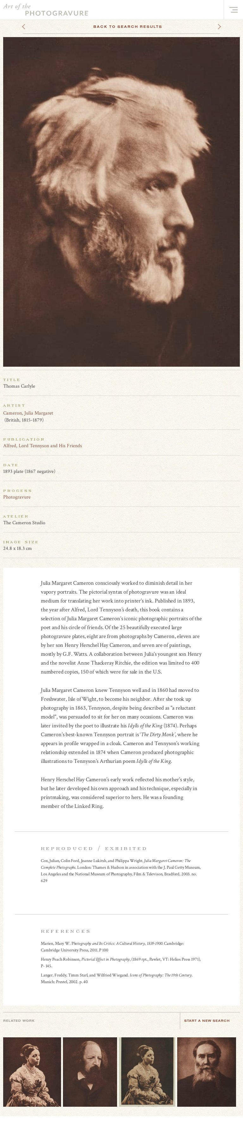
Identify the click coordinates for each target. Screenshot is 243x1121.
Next (213, 26)
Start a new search (207, 1021)
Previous (35, 26)
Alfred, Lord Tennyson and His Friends (42, 445)
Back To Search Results (127, 26)
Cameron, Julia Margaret (28, 413)
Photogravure (17, 497)
